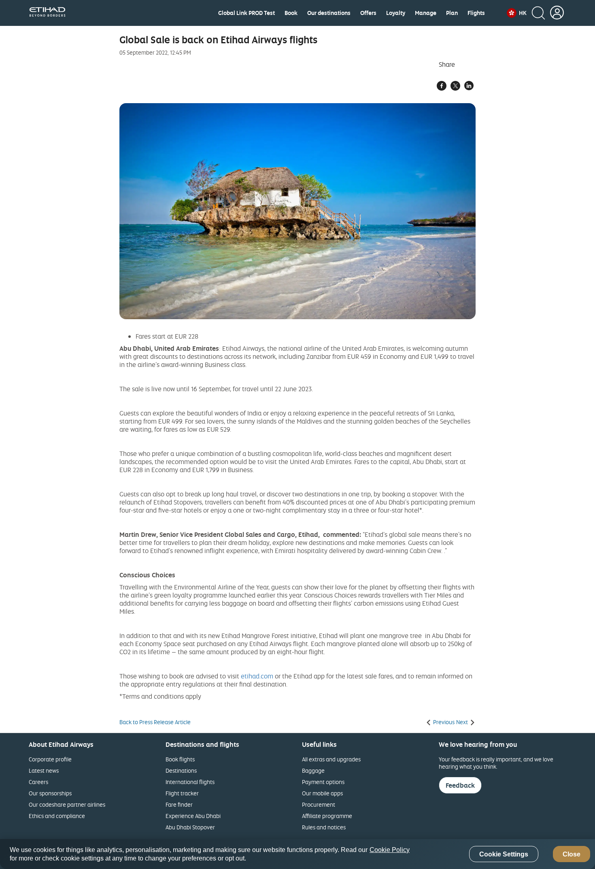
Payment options (323, 782)
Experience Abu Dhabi (193, 816)
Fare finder (179, 804)
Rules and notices (324, 827)
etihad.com (257, 676)
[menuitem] (246, 13)
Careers (38, 782)
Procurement (318, 804)
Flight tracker (182, 793)
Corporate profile (50, 759)
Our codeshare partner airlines (67, 804)
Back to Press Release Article (155, 722)
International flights (190, 782)
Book (291, 13)
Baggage (313, 770)
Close (571, 854)
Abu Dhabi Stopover (190, 827)
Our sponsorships (50, 793)
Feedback (460, 785)
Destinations (181, 770)
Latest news (44, 770)
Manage (425, 13)
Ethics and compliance (57, 816)
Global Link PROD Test (246, 13)
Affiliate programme (327, 816)
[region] (297, 854)
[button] (517, 13)
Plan (452, 13)
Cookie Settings (503, 854)
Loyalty (395, 13)
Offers (368, 13)
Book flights (180, 759)
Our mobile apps (322, 793)
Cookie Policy (390, 849)
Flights (476, 13)
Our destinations (329, 13)
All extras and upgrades (331, 759)
